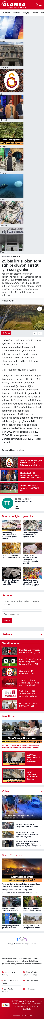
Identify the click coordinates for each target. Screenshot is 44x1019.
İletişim (33, 944)
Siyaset (16, 12)
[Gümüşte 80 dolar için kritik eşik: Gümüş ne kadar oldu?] (11, 572)
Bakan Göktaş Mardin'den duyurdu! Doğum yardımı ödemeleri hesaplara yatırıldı (31, 559)
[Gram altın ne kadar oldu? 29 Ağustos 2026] (11, 548)
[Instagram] (26, 939)
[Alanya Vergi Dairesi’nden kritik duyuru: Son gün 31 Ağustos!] (11, 525)
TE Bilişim (28, 1016)
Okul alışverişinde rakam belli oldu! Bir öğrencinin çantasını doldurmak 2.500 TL (31, 583)
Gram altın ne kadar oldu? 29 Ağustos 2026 (11, 556)
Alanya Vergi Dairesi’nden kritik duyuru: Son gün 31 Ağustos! (9, 535)
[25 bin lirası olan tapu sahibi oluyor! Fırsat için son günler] (22, 317)
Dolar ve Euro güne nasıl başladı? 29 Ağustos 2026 (30, 535)
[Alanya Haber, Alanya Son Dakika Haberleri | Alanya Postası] (14, 4)
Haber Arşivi (31, 989)
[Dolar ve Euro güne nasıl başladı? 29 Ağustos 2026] (32, 525)
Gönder (7, 620)
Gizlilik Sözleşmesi (21, 944)
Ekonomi (17, 257)
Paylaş (7, 333)
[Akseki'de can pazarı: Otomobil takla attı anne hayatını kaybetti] (8, 834)
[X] (22, 939)
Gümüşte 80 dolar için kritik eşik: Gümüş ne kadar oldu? (10, 582)
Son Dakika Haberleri (7, 990)
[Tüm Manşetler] (41, 855)
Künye (10, 944)
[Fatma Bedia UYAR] (7, 503)
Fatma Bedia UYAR (23, 501)
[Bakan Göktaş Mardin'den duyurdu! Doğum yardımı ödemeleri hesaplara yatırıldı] (32, 548)
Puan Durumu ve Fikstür (10, 981)
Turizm (34, 12)
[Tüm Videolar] (41, 791)
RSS (6, 1005)
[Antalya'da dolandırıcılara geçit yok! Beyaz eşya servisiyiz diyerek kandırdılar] (8, 843)
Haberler (6, 257)
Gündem (6, 12)
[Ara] (37, 5)
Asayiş (25, 12)
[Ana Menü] (40, 5)
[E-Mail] (17, 507)
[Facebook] (18, 939)
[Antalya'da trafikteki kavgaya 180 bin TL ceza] (8, 825)
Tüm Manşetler (32, 980)
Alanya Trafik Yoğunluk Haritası (30, 973)
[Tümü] (41, 634)
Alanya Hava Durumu (8, 973)
